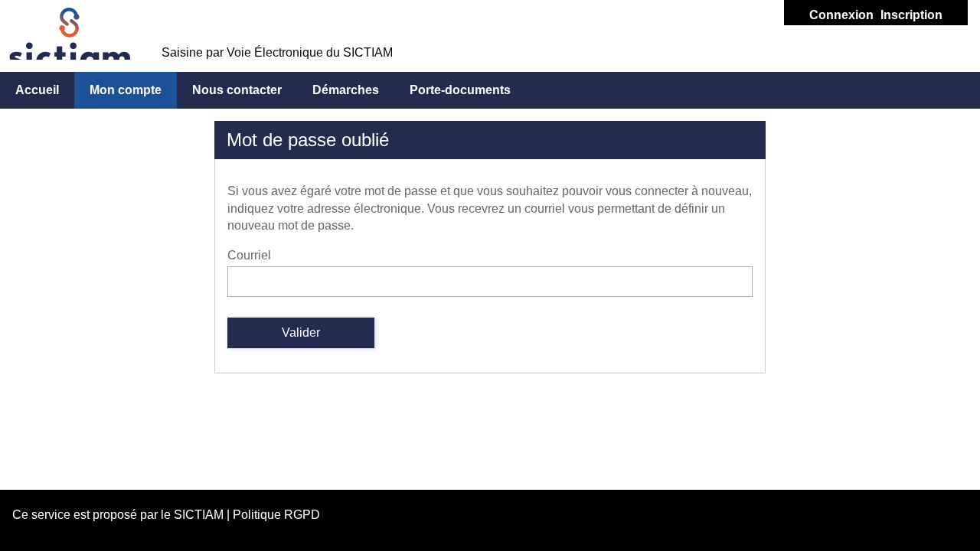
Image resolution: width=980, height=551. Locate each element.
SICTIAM (199, 514)
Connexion (841, 14)
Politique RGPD (276, 514)
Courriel (249, 255)
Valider (301, 332)
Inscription (911, 14)
